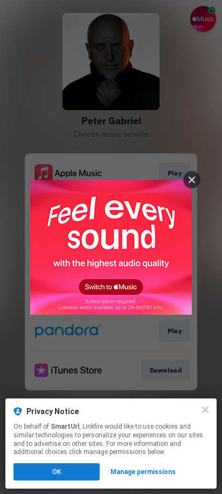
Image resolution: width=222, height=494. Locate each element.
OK (56, 472)
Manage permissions (143, 472)
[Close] (205, 409)
